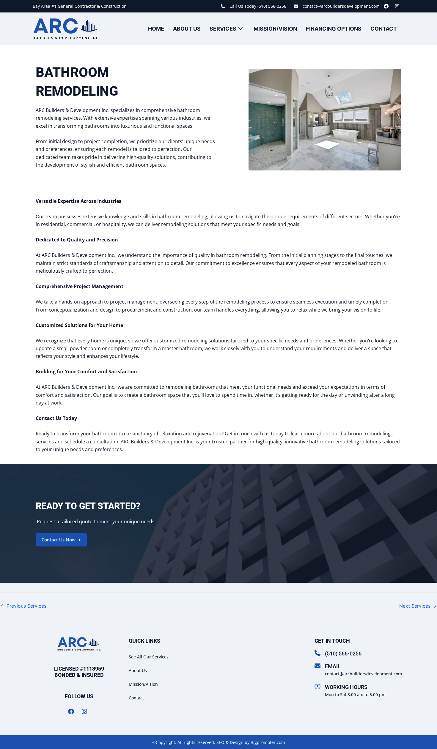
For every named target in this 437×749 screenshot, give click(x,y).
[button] (61, 539)
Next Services (417, 605)
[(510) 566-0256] (317, 653)
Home (156, 29)
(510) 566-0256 (343, 653)
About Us (187, 29)
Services (223, 29)
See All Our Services (149, 657)
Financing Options (333, 29)
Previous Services (23, 605)
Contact (383, 29)
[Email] (317, 666)
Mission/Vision (275, 29)
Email (333, 666)
